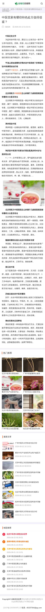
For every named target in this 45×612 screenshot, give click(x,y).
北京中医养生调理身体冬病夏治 (27, 492)
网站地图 (25, 599)
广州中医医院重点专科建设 (17, 564)
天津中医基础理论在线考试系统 (18, 571)
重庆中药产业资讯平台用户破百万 (27, 453)
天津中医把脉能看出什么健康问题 (19, 556)
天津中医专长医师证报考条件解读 (19, 549)
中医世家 (18, 9)
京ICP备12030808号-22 (12, 608)
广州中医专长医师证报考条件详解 (27, 472)
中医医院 (18, 93)
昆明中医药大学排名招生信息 (18, 541)
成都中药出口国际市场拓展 (17, 578)
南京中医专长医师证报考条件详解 (19, 586)
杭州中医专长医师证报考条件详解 (27, 502)
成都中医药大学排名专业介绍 (26, 511)
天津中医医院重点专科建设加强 (27, 482)
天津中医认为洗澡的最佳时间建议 (27, 463)
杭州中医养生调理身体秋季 (17, 534)
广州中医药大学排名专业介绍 (26, 443)
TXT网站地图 (29, 602)
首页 (12, 9)
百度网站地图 (35, 599)
